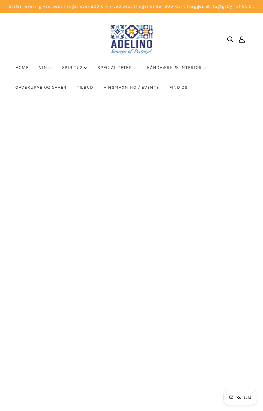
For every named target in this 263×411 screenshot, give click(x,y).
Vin (43, 67)
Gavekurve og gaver (41, 87)
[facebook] (100, 336)
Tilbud (85, 87)
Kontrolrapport (192, 317)
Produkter (195, 178)
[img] (230, 39)
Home (22, 67)
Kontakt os (188, 271)
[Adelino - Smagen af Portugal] (132, 39)
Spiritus (73, 67)
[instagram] (111, 336)
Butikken (186, 263)
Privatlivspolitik (193, 309)
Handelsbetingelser (197, 302)
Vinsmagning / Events (131, 87)
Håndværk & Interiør (175, 67)
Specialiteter (115, 67)
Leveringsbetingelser (199, 294)
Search (183, 256)
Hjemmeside (113, 178)
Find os (178, 87)
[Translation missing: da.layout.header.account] (242, 39)
